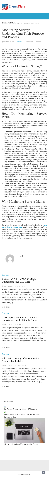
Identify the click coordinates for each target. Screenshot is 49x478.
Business (19, 42)
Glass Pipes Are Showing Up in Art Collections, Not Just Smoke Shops (19, 318)
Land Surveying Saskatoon (33, 42)
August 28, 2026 (8, 286)
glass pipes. (19, 324)
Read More (6, 307)
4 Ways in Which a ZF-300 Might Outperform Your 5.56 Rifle (19, 280)
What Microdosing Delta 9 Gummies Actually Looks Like (20, 359)
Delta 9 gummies (20, 365)
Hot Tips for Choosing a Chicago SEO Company (21, 409)
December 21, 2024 (9, 42)
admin (21, 256)
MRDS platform (20, 286)
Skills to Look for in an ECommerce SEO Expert (21, 444)
